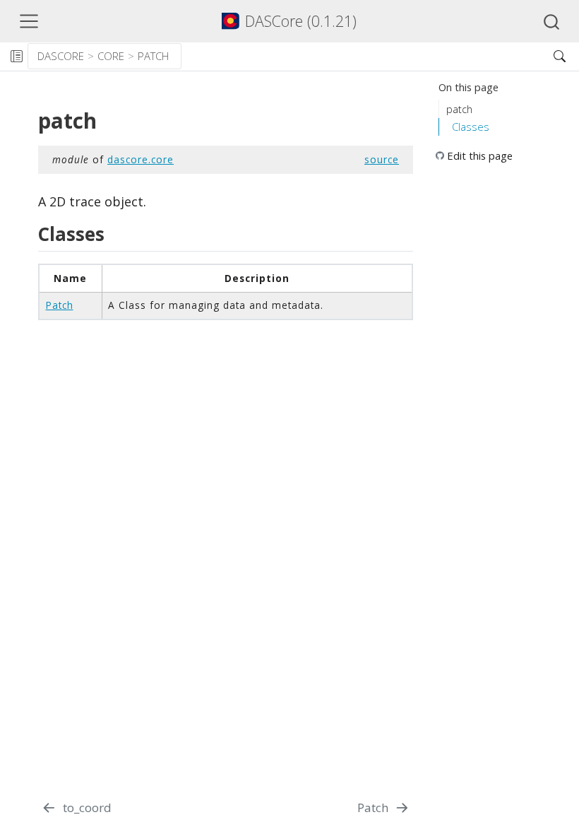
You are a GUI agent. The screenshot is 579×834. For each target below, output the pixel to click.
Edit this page (480, 155)
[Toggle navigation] (29, 21)
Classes (470, 126)
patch (153, 56)
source (381, 159)
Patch (59, 305)
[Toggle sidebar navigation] (16, 56)
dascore (60, 56)
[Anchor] (114, 233)
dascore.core (140, 159)
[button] (361, 56)
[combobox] (552, 21)
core (110, 56)
